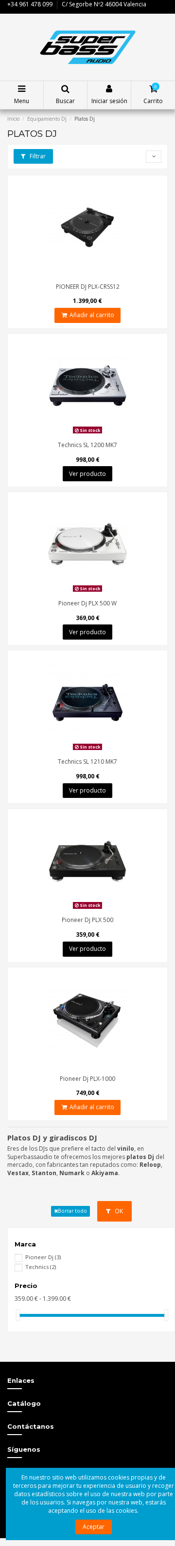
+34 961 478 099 (29, 4)
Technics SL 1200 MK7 (87, 445)
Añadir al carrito (92, 315)
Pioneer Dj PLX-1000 (87, 1078)
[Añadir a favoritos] (87, 275)
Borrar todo (72, 1210)
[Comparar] (76, 275)
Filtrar (37, 156)
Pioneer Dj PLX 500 (87, 920)
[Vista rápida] (99, 275)
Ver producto (87, 474)
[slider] (18, 1315)
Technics (40, 1266)
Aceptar (94, 1527)
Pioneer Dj (43, 1257)
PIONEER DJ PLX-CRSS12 (88, 286)
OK (118, 1211)
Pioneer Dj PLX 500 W (87, 603)
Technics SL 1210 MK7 (87, 761)
